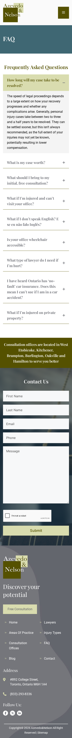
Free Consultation (20, 609)
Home (13, 622)
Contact (49, 658)
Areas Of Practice (21, 633)
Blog (12, 658)
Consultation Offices (18, 645)
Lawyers (50, 622)
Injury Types (52, 633)
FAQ (47, 643)
